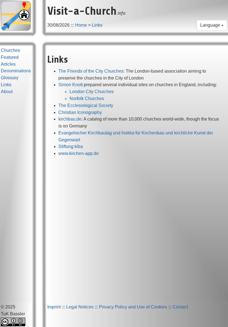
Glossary (9, 77)
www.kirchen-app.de (78, 153)
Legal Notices (79, 307)
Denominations (16, 70)
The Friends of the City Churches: (91, 71)
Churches (10, 50)
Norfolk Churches (87, 98)
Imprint (54, 307)
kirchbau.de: (70, 119)
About (7, 91)
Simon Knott (70, 84)
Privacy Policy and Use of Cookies (133, 307)
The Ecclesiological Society (85, 105)
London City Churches (92, 91)
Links (97, 25)
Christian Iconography (80, 112)
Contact (180, 307)
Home (81, 25)
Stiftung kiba (70, 146)
